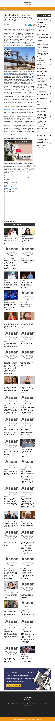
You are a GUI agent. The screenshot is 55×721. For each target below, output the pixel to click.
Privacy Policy (25, 709)
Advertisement (33, 709)
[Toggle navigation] (4, 9)
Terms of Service (16, 709)
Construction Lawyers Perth (10, 188)
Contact (41, 709)
